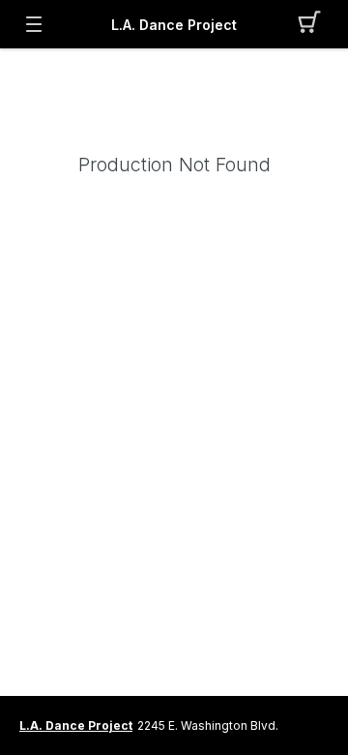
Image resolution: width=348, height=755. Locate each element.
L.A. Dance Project (174, 24)
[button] (314, 24)
